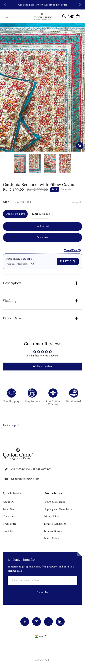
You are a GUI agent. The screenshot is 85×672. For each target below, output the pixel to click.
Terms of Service (53, 531)
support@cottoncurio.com (25, 478)
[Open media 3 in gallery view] (50, 163)
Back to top (9, 425)
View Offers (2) (72, 250)
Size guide (76, 202)
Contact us (9, 516)
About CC (8, 502)
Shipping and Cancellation (58, 509)
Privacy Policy (51, 516)
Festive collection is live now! (42, 4)
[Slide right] (80, 4)
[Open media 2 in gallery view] (35, 163)
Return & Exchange (54, 502)
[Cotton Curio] (42, 16)
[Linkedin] (60, 621)
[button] (64, 16)
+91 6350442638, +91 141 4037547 (31, 469)
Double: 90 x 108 (15, 213)
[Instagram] (48, 621)
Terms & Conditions (55, 523)
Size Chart (8, 531)
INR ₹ (42, 636)
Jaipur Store (9, 509)
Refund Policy (51, 538)
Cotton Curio (43, 660)
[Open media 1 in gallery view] (20, 163)
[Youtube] (36, 621)
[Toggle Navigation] (7, 16)
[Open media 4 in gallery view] (65, 163)
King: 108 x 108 (41, 213)
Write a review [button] (43, 366)
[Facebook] (24, 621)
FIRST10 (65, 261)
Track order (9, 523)
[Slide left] (5, 4)
